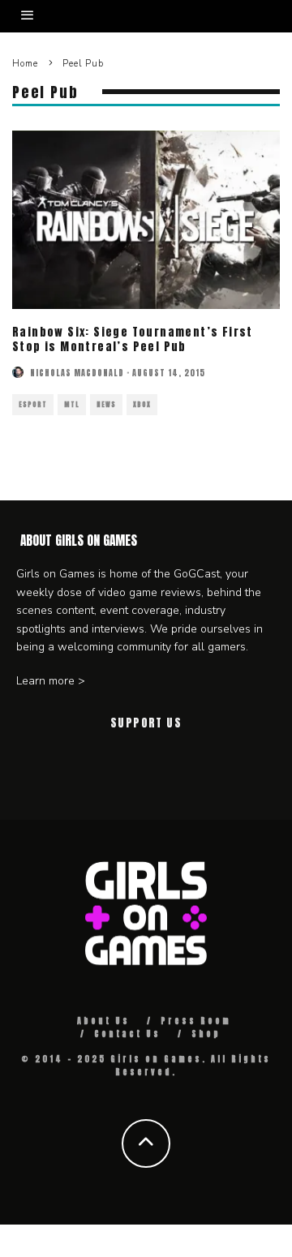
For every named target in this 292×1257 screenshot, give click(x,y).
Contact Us (127, 1033)
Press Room (196, 1021)
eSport (33, 405)
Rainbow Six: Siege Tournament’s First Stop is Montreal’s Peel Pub (132, 339)
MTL (71, 405)
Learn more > (50, 681)
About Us (103, 1021)
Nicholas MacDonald (77, 373)
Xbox (142, 405)
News (106, 405)
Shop (206, 1033)
